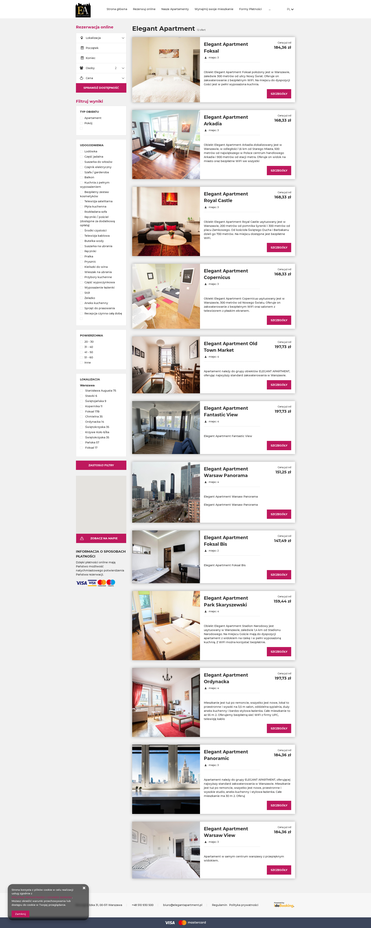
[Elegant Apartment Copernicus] (166, 296)
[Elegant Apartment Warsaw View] (166, 850)
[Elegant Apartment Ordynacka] (166, 702)
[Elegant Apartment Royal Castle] (166, 221)
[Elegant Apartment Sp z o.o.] (88, 9)
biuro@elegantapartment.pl (182, 905)
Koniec (90, 58)
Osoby (90, 68)
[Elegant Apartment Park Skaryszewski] (166, 625)
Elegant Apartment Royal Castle (226, 197)
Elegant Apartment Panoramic (226, 755)
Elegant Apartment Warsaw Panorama (226, 472)
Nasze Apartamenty (175, 9)
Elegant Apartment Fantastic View (226, 411)
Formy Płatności (250, 9)
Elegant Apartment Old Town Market (230, 347)
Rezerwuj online (144, 9)
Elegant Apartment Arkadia (226, 120)
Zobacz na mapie (103, 538)
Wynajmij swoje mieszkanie (214, 9)
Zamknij (20, 913)
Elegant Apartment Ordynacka (226, 678)
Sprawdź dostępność (101, 88)
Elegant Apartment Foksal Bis (226, 541)
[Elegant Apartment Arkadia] (166, 144)
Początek (92, 48)
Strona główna (117, 9)
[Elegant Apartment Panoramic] (166, 779)
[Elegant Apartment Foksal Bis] (166, 556)
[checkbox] (101, 118)
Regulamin (219, 905)
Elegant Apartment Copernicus (226, 274)
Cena (89, 78)
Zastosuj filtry (101, 465)
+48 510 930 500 (142, 905)
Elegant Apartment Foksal (226, 48)
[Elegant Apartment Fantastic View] (166, 427)
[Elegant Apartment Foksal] (166, 69)
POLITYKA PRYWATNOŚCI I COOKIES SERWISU (42, 897)
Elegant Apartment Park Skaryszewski (226, 601)
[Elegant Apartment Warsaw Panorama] (166, 492)
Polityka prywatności (243, 905)
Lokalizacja (93, 38)
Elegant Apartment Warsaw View (226, 832)
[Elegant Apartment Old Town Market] (166, 364)
